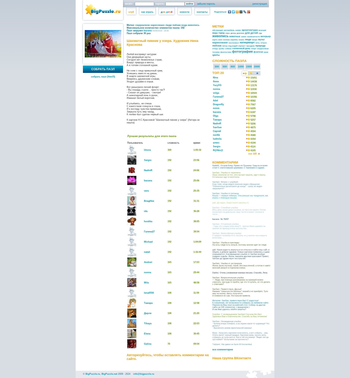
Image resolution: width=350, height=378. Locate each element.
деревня (240, 33)
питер (225, 46)
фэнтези (258, 52)
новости (184, 12)
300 (217, 66)
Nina (215, 77)
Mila (146, 282)
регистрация (259, 3)
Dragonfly (218, 104)
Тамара (148, 303)
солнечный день (241, 48)
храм (266, 52)
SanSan (217, 127)
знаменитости (253, 37)
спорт (253, 49)
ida (145, 211)
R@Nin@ (218, 150)
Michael (148, 241)
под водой (233, 46)
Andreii (148, 262)
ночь (257, 43)
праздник (250, 46)
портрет (242, 46)
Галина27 (149, 231)
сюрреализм (142, 25)
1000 (241, 66)
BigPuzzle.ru (92, 374)
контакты (202, 12)
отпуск (263, 43)
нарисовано (158, 25)
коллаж (226, 40)
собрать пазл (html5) (103, 76)
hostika (148, 221)
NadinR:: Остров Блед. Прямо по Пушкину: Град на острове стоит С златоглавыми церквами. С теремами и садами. (240, 166)
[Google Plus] (249, 11)
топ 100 (252, 153)
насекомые (234, 43)
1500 (249, 66)
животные (234, 36)
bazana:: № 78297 (220, 219)
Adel (215, 100)
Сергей (217, 131)
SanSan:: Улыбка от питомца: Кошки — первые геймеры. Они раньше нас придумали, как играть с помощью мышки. (240, 195)
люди (168, 25)
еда (260, 33)
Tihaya (147, 323)
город (221, 33)
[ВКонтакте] (230, 11)
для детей (251, 32)
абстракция (217, 30)
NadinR (148, 170)
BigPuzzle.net (109, 374)
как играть (147, 12)
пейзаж (176, 25)
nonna (147, 272)
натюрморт (247, 42)
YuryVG (217, 85)
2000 (257, 66)
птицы (215, 49)
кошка (241, 40)
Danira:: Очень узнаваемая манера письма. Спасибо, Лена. (240, 273)
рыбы (221, 49)
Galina (147, 343)
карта (214, 40)
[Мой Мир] (241, 11)
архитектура (250, 29)
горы (227, 33)
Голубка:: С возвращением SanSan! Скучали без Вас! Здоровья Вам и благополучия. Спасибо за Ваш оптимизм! (239, 315)
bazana (148, 30)
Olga (215, 115)
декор (233, 33)
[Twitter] (233, 11)
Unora (147, 150)
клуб (131, 12)
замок (243, 37)
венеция (262, 30)
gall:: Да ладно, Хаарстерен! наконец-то (230, 203)
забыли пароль (206, 3)
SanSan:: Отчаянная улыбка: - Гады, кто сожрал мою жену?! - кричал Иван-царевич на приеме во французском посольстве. (238, 226)
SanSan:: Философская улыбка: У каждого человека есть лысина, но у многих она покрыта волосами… (239, 235)
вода (184, 25)
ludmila (217, 138)
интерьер (265, 36)
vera (146, 190)
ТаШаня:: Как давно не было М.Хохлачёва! (232, 344)
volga (216, 92)
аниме (238, 30)
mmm (216, 108)
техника (216, 52)
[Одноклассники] (237, 11)
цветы (216, 55)
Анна (216, 81)
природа (260, 45)
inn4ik (216, 135)
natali (147, 252)
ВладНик (149, 201)
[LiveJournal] (245, 11)
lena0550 (149, 292)
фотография (242, 51)
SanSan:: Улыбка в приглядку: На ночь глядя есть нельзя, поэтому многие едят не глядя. (239, 243)
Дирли (147, 313)
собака (228, 49)
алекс (216, 142)
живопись (193, 25)
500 (225, 66)
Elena (147, 333)
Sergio (147, 160)
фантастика (225, 52)
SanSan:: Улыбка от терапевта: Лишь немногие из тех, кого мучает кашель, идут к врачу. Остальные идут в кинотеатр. (239, 175)
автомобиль (229, 30)
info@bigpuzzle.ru (143, 374)
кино (220, 40)
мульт (261, 39)
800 (233, 66)
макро (254, 40)
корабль (234, 40)
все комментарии (222, 349)
